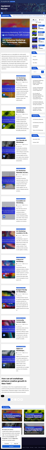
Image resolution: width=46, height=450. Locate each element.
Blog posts (35, 59)
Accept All (11, 446)
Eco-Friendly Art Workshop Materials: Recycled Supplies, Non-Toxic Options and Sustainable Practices (38, 96)
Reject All (16, 443)
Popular (42, 19)
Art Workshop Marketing (41, 25)
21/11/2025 (19, 174)
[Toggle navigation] (22, 13)
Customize (6, 443)
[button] (41, 13)
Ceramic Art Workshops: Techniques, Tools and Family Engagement (13, 42)
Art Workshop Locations (21, 198)
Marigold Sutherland (15, 44)
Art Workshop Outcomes (38, 122)
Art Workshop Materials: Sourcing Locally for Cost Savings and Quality (38, 103)
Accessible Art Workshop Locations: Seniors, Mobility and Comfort (38, 109)
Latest (35, 19)
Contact (34, 56)
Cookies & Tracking (25, 447)
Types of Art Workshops (40, 32)
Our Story (35, 62)
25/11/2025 (19, 82)
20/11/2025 (19, 324)
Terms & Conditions (41, 447)
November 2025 (36, 139)
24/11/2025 (5, 44)
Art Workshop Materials (41, 38)
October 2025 (36, 142)
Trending (39, 22)
